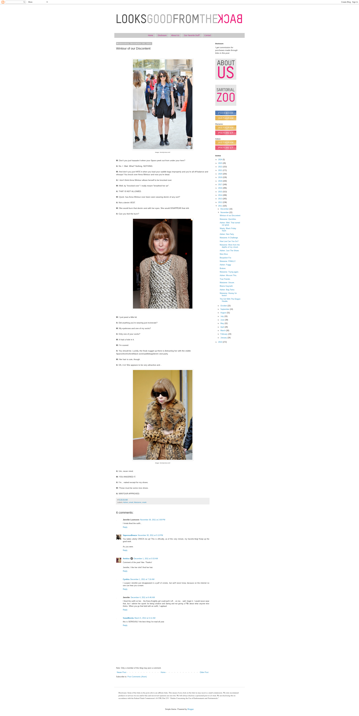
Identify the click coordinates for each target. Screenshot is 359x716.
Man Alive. (224, 254)
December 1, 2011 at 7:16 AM (142, 579)
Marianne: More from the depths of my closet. (230, 246)
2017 (220, 184)
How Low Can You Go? (229, 241)
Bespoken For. (226, 258)
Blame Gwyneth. (226, 286)
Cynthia (126, 579)
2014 (220, 195)
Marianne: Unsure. (227, 282)
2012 (220, 202)
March (223, 330)
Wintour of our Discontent (230, 215)
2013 (220, 199)
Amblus (126, 559)
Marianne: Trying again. (229, 272)
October (223, 306)
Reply (125, 527)
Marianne (137, 502)
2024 (220, 159)
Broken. (223, 268)
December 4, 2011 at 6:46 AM (143, 597)
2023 (220, 163)
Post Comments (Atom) (137, 677)
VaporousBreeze (130, 535)
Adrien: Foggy (225, 265)
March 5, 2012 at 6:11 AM (144, 618)
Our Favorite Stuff (192, 35)
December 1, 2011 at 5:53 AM (146, 559)
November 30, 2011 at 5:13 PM (150, 535)
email (131, 502)
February (224, 334)
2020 (220, 174)
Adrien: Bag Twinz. (227, 290)
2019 (220, 177)
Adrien (125, 502)
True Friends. (225, 279)
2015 (220, 192)
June (222, 320)
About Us (175, 35)
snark (144, 502)
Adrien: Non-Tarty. (227, 234)
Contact (207, 35)
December (224, 209)
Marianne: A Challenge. (229, 238)
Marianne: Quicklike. (228, 219)
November (224, 212)
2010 (220, 342)
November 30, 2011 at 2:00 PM (152, 520)
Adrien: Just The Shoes (229, 251)
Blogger (190, 709)
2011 (220, 206)
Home (150, 35)
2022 (220, 167)
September (225, 309)
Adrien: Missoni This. (228, 275)
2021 (220, 170)
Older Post (204, 672)
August (223, 313)
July (222, 316)
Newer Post (121, 672)
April (222, 327)
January (223, 338)
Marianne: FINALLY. (228, 261)
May (222, 323)
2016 (220, 188)
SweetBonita (128, 618)
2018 (220, 181)
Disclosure (162, 35)
